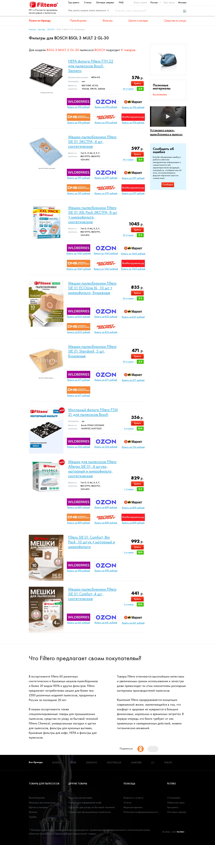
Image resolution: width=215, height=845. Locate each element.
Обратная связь (176, 802)
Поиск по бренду (40, 20)
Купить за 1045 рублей (79, 253)
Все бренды (36, 762)
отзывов (128, 88)
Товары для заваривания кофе (85, 802)
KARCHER (136, 762)
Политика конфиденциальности (141, 812)
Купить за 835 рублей (78, 316)
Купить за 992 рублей (78, 570)
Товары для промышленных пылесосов (89, 812)
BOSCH (51, 29)
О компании (173, 797)
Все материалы (160, 94)
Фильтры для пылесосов (42, 802)
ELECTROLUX (114, 762)
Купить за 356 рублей (78, 446)
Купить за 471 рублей (78, 380)
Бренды (41, 29)
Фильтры (107, 20)
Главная (32, 29)
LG (152, 762)
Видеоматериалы (133, 807)
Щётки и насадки (138, 20)
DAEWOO (91, 762)
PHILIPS (168, 762)
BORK (73, 762)
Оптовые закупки (105, 2)
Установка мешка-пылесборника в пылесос (166, 132)
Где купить (73, 2)
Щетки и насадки (38, 807)
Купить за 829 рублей (78, 507)
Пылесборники (78, 20)
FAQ (121, 2)
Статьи (87, 2)
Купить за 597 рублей (78, 177)
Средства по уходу (175, 20)
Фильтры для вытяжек (80, 797)
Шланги (33, 812)
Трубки (33, 816)
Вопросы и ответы (133, 797)
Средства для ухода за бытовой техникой (91, 807)
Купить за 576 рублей (78, 107)
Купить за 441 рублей (78, 622)
